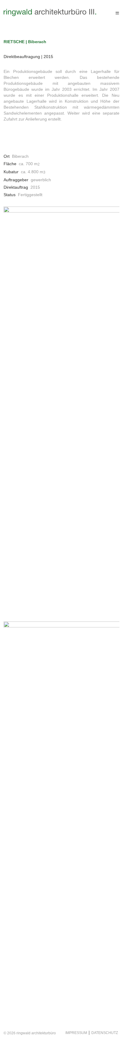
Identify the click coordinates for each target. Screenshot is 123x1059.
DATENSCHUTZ (104, 1033)
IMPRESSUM (76, 1033)
